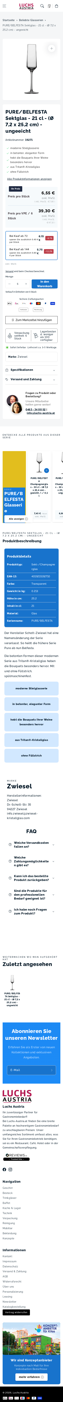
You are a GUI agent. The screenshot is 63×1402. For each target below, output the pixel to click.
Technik (7, 1213)
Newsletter (9, 1301)
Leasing (7, 1296)
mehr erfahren (29, 1377)
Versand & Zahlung (14, 1271)
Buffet (6, 1203)
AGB (5, 1276)
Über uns (8, 1286)
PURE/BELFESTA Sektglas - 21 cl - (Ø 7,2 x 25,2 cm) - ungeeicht (29, 27)
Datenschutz (10, 1266)
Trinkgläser (10, 1198)
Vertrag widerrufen (16, 1312)
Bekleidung (10, 1233)
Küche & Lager (12, 1208)
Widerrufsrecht (12, 1281)
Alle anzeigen (16, 519)
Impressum (9, 1261)
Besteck (8, 1193)
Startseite (9, 20)
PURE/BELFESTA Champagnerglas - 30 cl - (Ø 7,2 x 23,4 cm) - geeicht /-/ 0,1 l (39, 487)
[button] (4, 6)
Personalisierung (13, 1291)
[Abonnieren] (52, 1070)
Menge (9, 276)
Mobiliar (8, 1228)
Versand (9, 271)
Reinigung (9, 1223)
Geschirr (8, 1188)
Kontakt (7, 1256)
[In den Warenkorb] (46, 470)
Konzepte (8, 1238)
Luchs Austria (21, 1392)
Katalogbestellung (14, 1306)
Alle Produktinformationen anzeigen (29, 179)
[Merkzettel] (49, 6)
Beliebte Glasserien (31, 20)
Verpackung (10, 1218)
